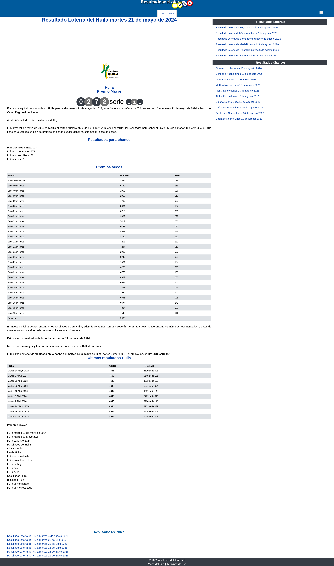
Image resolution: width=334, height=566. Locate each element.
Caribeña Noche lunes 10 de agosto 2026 (239, 73)
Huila (109, 87)
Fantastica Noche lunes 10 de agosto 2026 (240, 113)
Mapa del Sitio (156, 564)
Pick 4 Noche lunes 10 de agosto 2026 (237, 96)
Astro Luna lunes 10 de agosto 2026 (236, 79)
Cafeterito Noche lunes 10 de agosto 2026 (239, 107)
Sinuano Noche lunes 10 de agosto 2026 (239, 68)
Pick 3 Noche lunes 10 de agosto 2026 (237, 90)
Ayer (171, 13)
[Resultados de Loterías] (167, 8)
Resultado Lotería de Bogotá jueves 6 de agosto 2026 (246, 55)
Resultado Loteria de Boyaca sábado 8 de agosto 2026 (247, 27)
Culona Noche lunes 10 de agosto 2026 (238, 102)
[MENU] (321, 12)
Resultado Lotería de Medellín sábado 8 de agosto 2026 (247, 44)
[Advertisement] (109, 40)
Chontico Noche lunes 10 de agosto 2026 (239, 118)
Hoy (162, 13)
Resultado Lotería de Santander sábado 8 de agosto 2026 (248, 38)
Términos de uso (176, 564)
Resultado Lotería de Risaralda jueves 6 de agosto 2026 (247, 50)
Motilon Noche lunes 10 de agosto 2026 (238, 85)
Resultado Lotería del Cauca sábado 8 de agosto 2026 (246, 33)
